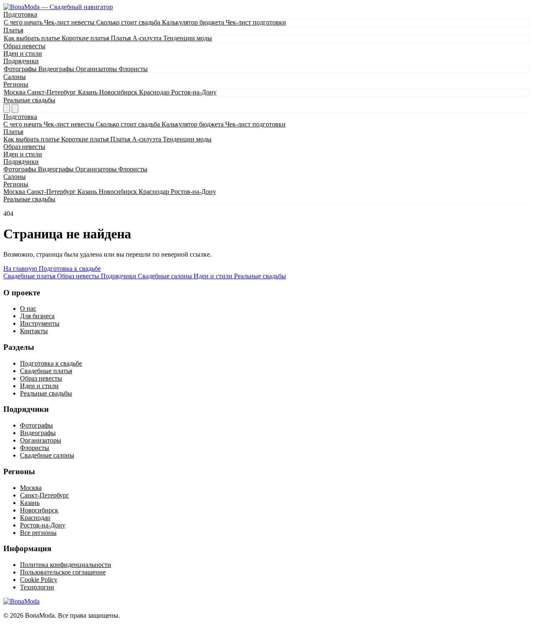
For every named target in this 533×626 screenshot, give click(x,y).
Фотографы (21, 68)
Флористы (133, 68)
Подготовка (20, 14)
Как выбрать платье (33, 38)
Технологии (37, 587)
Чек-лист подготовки (256, 22)
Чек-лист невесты (70, 22)
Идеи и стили (22, 53)
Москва (15, 92)
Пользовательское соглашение (63, 572)
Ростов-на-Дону (194, 92)
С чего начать (24, 22)
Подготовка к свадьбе (70, 268)
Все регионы (38, 532)
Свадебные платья (46, 370)
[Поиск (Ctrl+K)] (6, 108)
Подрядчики (21, 60)
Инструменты (40, 323)
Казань (88, 92)
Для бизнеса (37, 315)
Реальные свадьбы (29, 100)
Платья (13, 30)
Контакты (34, 330)
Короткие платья (86, 38)
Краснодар (155, 92)
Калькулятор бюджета (194, 22)
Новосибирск (119, 92)
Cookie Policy (38, 579)
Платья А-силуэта (137, 38)
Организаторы (97, 68)
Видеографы (57, 68)
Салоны (14, 76)
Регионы (15, 84)
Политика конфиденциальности (65, 564)
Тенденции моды (187, 38)
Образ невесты (24, 45)
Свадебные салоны (47, 455)
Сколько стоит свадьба (129, 22)
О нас (28, 308)
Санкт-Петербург (52, 92)
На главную (21, 268)
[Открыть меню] (15, 108)
